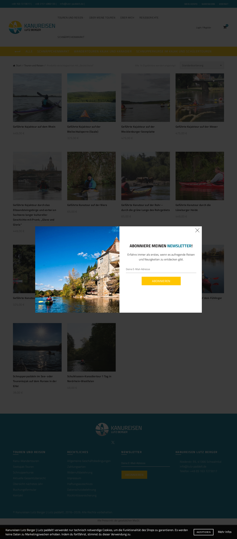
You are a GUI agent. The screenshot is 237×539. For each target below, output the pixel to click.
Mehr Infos (224, 532)
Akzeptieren (204, 532)
